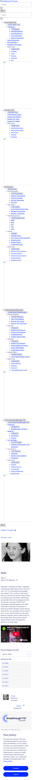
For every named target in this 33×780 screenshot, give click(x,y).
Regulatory (14, 366)
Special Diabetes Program (19, 346)
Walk (12, 220)
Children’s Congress (7, 530)
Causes (13, 54)
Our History (15, 436)
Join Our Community (17, 200)
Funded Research (16, 335)
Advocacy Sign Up (16, 258)
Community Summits (16, 253)
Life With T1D (9, 110)
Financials (13, 465)
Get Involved (8, 187)
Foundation (14, 458)
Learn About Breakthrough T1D (14, 420)
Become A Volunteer (18, 214)
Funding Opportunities (18, 337)
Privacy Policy (7, 761)
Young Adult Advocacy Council (19, 370)
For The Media (12, 440)
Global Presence (15, 473)
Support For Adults (13, 121)
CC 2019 (5, 671)
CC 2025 (5, 663)
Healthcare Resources (14, 45)
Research (15, 328)
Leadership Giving (17, 245)
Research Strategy (16, 363)
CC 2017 (5, 675)
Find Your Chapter (17, 198)
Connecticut (17, 708)
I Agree (15, 774)
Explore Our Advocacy (18, 343)
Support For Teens (13, 119)
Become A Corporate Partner (18, 251)
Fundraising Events (18, 218)
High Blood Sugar (17, 31)
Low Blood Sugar (16, 34)
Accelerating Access (17, 350)
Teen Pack (13, 135)
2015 (10, 538)
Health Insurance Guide (17, 128)
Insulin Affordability (17, 348)
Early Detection (12, 42)
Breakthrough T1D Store (19, 429)
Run (12, 225)
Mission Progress (17, 317)
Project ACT (14, 368)
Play (12, 227)
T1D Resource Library (14, 115)
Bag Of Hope (14, 132)
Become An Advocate (18, 211)
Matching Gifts (16, 240)
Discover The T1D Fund (18, 323)
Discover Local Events (18, 196)
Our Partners (16, 451)
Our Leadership (15, 469)
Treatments (14, 58)
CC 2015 (5, 678)
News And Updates (17, 319)
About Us (10, 431)
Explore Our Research (18, 330)
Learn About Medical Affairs (20, 357)
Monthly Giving (16, 236)
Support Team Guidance (17, 130)
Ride (12, 222)
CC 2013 (5, 682)
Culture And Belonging (17, 471)
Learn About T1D (10, 22)
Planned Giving (16, 242)
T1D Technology (16, 36)
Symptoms (14, 51)
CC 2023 (5, 667)
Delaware (4, 538)
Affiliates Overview (16, 467)
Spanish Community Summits (18, 256)
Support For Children (14, 117)
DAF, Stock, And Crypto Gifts (20, 238)
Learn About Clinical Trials (19, 209)
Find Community (17, 194)
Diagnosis (13, 56)
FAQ (12, 60)
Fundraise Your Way (16, 260)
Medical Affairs (17, 354)
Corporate (14, 454)
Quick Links (15, 49)
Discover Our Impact (17, 321)
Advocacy (15, 341)
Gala (12, 229)
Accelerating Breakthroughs (13, 310)
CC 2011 (5, 686)
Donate (14, 234)
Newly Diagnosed (13, 40)
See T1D (14, 202)
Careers (13, 438)
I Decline (16, 768)
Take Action (15, 207)
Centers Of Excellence (18, 332)
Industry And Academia (18, 456)
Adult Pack (14, 137)
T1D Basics (11, 27)
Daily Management (17, 38)
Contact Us (10, 425)
